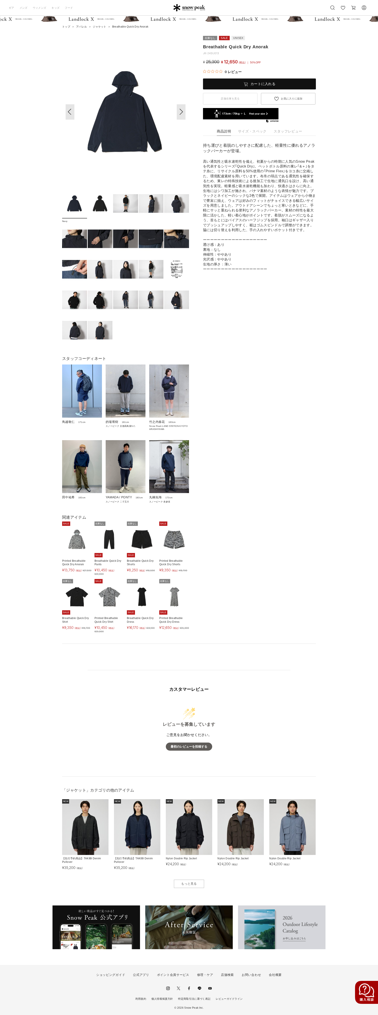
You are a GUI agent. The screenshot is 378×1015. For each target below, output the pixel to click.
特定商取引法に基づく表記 (194, 998)
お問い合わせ (251, 975)
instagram (168, 988)
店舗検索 (227, 975)
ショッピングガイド (110, 975)
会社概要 (275, 975)
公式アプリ (141, 975)
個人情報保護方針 (162, 998)
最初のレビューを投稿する (189, 747)
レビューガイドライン (229, 998)
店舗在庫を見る (230, 98)
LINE (199, 988)
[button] (181, 112)
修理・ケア (205, 975)
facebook (189, 988)
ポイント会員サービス (173, 975)
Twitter (178, 988)
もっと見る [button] (189, 883)
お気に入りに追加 (292, 98)
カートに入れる (262, 84)
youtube (210, 988)
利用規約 (140, 998)
